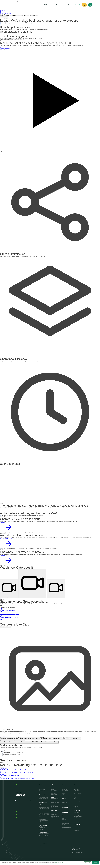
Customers (29, 15)
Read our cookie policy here (58, 862)
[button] (80, 4)
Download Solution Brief (5, 48)
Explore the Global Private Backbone (7, 538)
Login (76, 4)
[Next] (3, 767)
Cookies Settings (87, 862)
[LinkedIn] (19, 795)
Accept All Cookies (96, 862)
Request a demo (3, 16)
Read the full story (3, 736)
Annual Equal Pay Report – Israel (66, 828)
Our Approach (9, 15)
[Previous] (1, 767)
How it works (15, 15)
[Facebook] (21, 795)
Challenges (2, 15)
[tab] (9, 588)
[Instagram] (24, 795)
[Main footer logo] (21, 786)
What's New (34, 15)
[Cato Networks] (26, 5)
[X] (17, 795)
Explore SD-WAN (3, 522)
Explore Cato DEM (4, 555)
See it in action (23, 15)
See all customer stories (5, 626)
